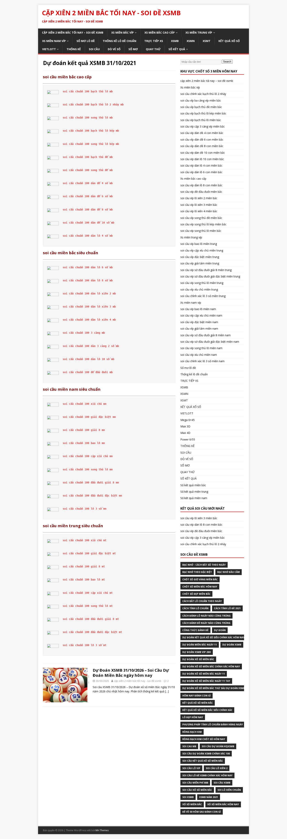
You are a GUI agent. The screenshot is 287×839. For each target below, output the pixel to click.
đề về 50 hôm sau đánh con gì (201, 811)
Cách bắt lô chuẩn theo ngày (202, 601)
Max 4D (185, 433)
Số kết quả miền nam (193, 498)
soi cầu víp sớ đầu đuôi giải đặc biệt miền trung (210, 276)
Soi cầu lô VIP (191, 768)
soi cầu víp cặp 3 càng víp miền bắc (202, 126)
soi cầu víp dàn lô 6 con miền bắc (201, 172)
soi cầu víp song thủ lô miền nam (201, 348)
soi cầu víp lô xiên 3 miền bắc (198, 205)
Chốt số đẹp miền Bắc (196, 594)
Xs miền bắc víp (122, 32)
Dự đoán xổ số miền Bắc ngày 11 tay (206, 681)
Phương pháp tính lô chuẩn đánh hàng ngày (212, 724)
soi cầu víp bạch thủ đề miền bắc (201, 107)
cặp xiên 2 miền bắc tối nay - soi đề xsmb (137, 681)
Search (227, 61)
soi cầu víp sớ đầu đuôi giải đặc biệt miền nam (209, 341)
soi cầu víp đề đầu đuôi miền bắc (201, 191)
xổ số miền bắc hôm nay (223, 804)
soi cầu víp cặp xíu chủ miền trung (201, 250)
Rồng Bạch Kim (192, 732)
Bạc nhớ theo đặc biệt (197, 572)
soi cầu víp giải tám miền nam (199, 328)
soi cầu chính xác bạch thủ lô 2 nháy (203, 94)
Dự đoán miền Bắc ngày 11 (199, 644)
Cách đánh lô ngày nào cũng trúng (206, 615)
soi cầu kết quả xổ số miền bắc (202, 760)
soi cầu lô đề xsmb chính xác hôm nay (207, 775)
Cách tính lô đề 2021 (227, 608)
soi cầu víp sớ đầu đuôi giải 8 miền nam (205, 335)
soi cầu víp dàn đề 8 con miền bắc (201, 146)
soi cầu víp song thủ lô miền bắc (200, 231)
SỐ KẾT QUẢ (176, 49)
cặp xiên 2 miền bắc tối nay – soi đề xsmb (72, 32)
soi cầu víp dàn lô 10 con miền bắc (202, 159)
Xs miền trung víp (198, 32)
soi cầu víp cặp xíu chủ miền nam (201, 315)
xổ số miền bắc (192, 804)
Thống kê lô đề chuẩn (119, 41)
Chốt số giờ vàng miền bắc (200, 579)
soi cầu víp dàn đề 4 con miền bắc (201, 133)
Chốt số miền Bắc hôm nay (199, 586)
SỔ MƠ (133, 49)
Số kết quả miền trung (194, 491)
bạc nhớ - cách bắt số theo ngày (204, 564)
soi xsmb (188, 797)
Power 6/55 (187, 439)
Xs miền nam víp (54, 41)
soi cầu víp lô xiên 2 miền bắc (198, 198)
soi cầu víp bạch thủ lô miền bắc (200, 120)
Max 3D (185, 426)
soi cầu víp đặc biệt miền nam (199, 322)
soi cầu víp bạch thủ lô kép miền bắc (203, 113)
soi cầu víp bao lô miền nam (198, 309)
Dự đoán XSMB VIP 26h (196, 652)
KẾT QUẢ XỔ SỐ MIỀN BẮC (197, 702)
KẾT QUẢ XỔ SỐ (229, 41)
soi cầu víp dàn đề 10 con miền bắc (202, 152)
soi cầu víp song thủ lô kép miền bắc (203, 224)
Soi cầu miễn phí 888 (195, 782)
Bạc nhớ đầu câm (228, 572)
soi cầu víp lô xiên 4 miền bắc (198, 211)
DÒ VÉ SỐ (114, 49)
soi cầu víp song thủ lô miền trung (201, 283)
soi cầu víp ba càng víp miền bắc (200, 100)
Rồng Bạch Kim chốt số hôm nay (203, 739)
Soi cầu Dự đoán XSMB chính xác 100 (206, 753)
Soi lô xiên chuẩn (229, 790)
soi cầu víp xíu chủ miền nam (198, 355)
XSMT (206, 41)
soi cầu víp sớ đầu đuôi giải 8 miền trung (206, 270)
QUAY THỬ (153, 49)
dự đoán (220, 630)
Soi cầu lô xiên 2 (216, 768)
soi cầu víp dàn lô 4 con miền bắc (201, 165)
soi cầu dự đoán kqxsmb (218, 746)
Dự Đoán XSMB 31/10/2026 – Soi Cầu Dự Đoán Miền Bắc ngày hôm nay (131, 673)
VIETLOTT (49, 49)
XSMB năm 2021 (208, 797)
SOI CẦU (94, 49)
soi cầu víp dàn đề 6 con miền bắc (201, 139)
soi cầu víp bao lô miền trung (198, 244)
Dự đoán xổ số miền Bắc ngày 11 (203, 673)
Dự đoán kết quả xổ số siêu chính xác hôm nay (213, 637)
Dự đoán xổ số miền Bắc (198, 659)
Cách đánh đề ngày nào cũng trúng (206, 623)
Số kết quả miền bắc (193, 485)
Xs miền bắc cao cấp (159, 32)
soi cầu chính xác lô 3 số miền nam (202, 361)
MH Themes (102, 830)
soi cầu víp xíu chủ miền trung (199, 289)
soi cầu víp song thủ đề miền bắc (201, 218)
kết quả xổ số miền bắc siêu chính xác (207, 710)
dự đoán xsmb (231, 644)
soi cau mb (189, 746)
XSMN (191, 41)
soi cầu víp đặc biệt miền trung (199, 257)
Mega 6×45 (187, 420)
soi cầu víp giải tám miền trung (199, 263)
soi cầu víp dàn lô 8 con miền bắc (201, 185)
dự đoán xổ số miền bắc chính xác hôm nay (211, 666)
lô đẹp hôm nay (192, 717)
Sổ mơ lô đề (86, 41)
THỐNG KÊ (74, 49)
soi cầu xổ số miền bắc (197, 790)
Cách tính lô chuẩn (195, 608)
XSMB (175, 41)
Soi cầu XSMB (222, 782)
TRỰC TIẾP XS (153, 41)
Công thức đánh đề (195, 630)
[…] (167, 691)
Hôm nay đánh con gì (196, 695)
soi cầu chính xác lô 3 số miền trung (203, 296)
